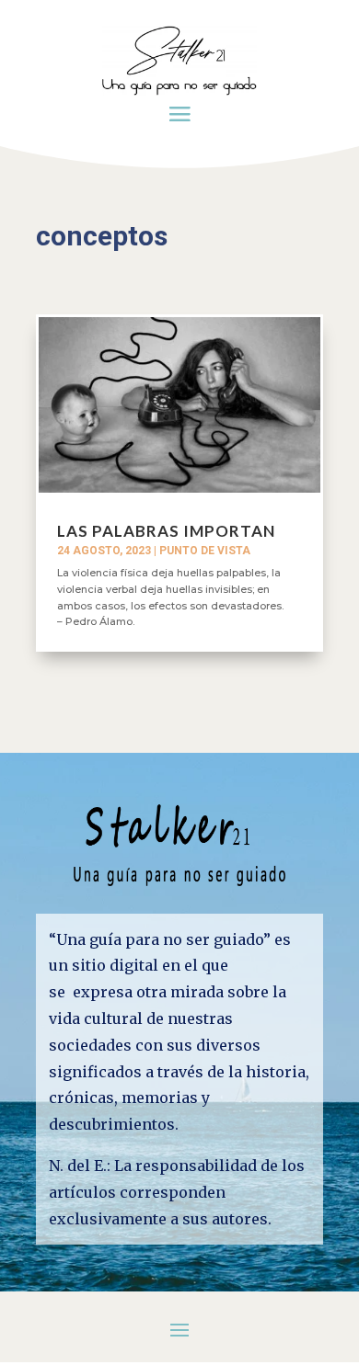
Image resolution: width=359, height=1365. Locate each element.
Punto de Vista (204, 550)
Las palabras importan (166, 530)
